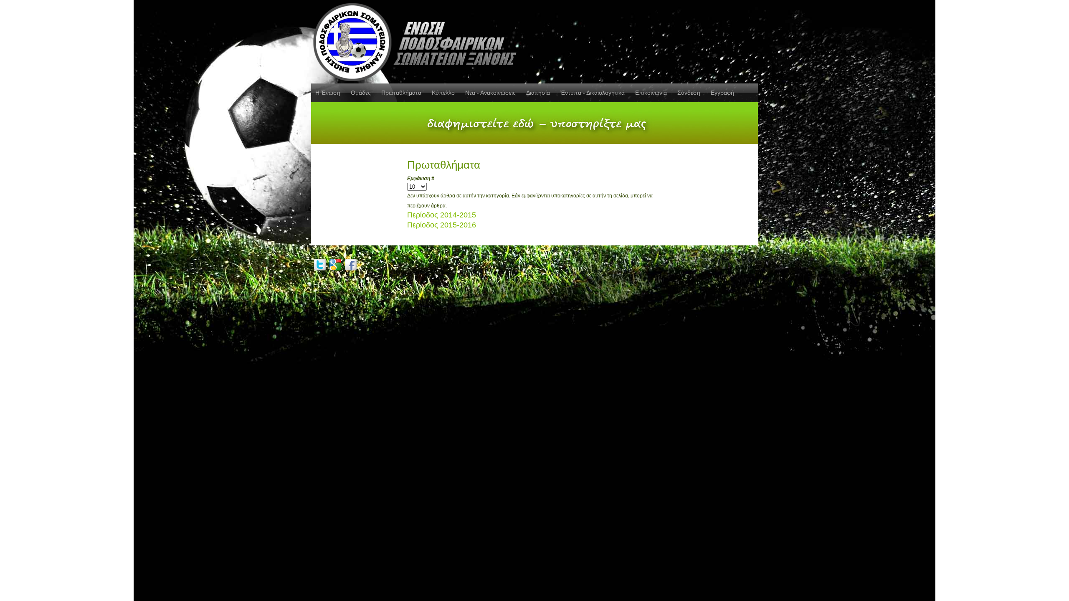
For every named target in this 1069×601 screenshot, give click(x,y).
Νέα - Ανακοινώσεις (490, 92)
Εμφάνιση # (420, 179)
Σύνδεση (688, 92)
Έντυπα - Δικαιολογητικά (592, 92)
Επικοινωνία (651, 92)
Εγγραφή (722, 92)
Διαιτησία (538, 92)
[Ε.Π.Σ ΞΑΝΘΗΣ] (417, 40)
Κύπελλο (443, 92)
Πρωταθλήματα (401, 92)
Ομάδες (361, 92)
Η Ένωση (327, 92)
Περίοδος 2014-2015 (441, 215)
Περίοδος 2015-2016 (441, 225)
